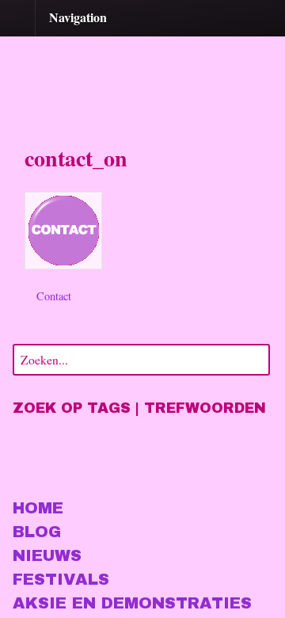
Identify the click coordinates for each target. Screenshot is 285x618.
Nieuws (47, 555)
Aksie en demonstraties (132, 603)
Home (38, 508)
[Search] (254, 357)
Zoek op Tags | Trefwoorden (139, 408)
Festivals (61, 579)
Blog (37, 531)
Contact (52, 295)
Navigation (78, 17)
